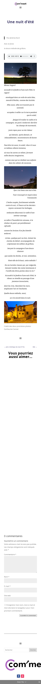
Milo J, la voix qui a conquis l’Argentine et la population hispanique (19, 451)
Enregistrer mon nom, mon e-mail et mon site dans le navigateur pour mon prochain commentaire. (19, 608)
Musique (13, 457)
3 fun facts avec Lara (13, 507)
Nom (6, 577)
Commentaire (10, 554)
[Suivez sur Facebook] (18, 676)
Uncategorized (15, 397)
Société (8, 509)
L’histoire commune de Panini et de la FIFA (19, 394)
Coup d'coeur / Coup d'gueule (15, 454)
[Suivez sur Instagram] (22, 676)
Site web (7, 595)
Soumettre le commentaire (28, 615)
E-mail (7, 586)
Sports (8, 397)
